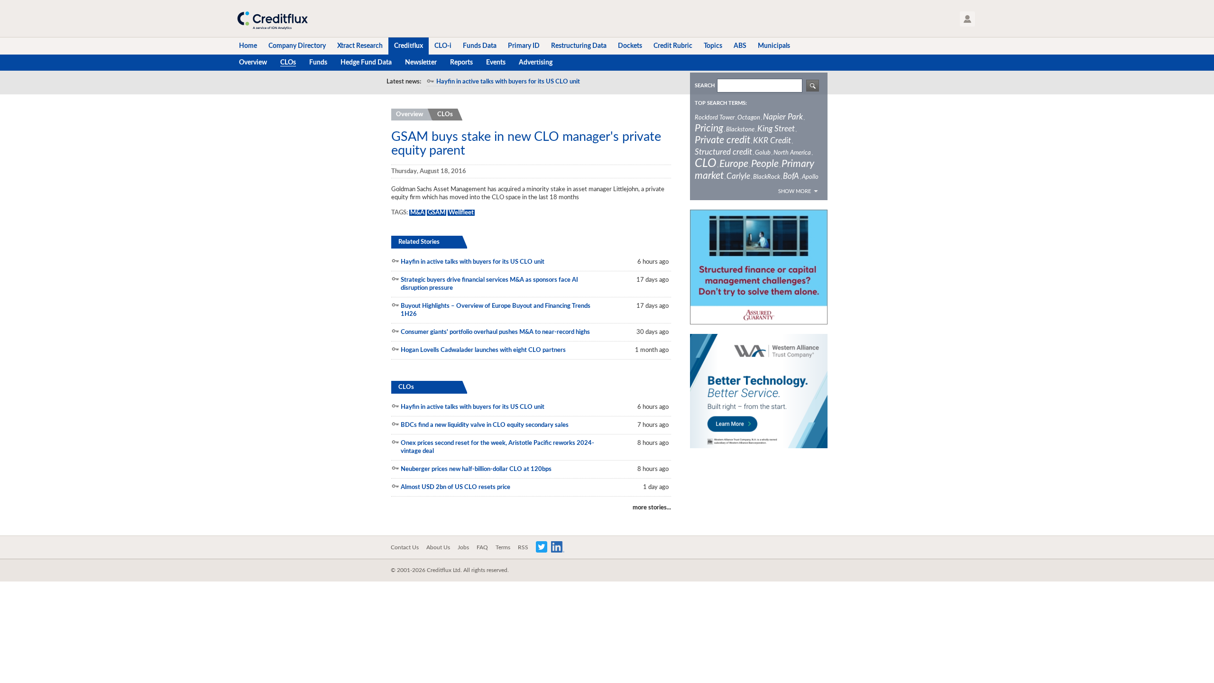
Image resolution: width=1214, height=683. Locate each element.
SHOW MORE (794, 191)
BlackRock (766, 177)
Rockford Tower (715, 118)
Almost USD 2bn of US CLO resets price (455, 487)
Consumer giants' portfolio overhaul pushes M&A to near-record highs (495, 332)
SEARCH (705, 85)
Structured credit (723, 152)
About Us (438, 547)
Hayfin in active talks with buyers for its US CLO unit (508, 82)
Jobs (463, 547)
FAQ (482, 547)
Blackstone (740, 130)
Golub (763, 153)
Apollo (810, 177)
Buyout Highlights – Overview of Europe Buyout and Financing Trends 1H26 (495, 310)
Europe (733, 164)
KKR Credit (772, 141)
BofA (791, 176)
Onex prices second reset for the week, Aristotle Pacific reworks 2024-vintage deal (497, 447)
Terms (503, 547)
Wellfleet (461, 213)
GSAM (436, 213)
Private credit (722, 140)
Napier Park (783, 117)
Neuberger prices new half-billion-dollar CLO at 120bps (476, 469)
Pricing (709, 128)
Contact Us (405, 547)
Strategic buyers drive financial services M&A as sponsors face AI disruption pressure (489, 284)
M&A (417, 213)
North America (792, 153)
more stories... (652, 508)
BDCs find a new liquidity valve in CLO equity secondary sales (485, 425)
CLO (706, 163)
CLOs (445, 114)
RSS (523, 547)
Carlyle (738, 176)
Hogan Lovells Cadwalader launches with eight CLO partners (483, 350)
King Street (776, 129)
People (765, 164)
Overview (409, 114)
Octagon (748, 118)
